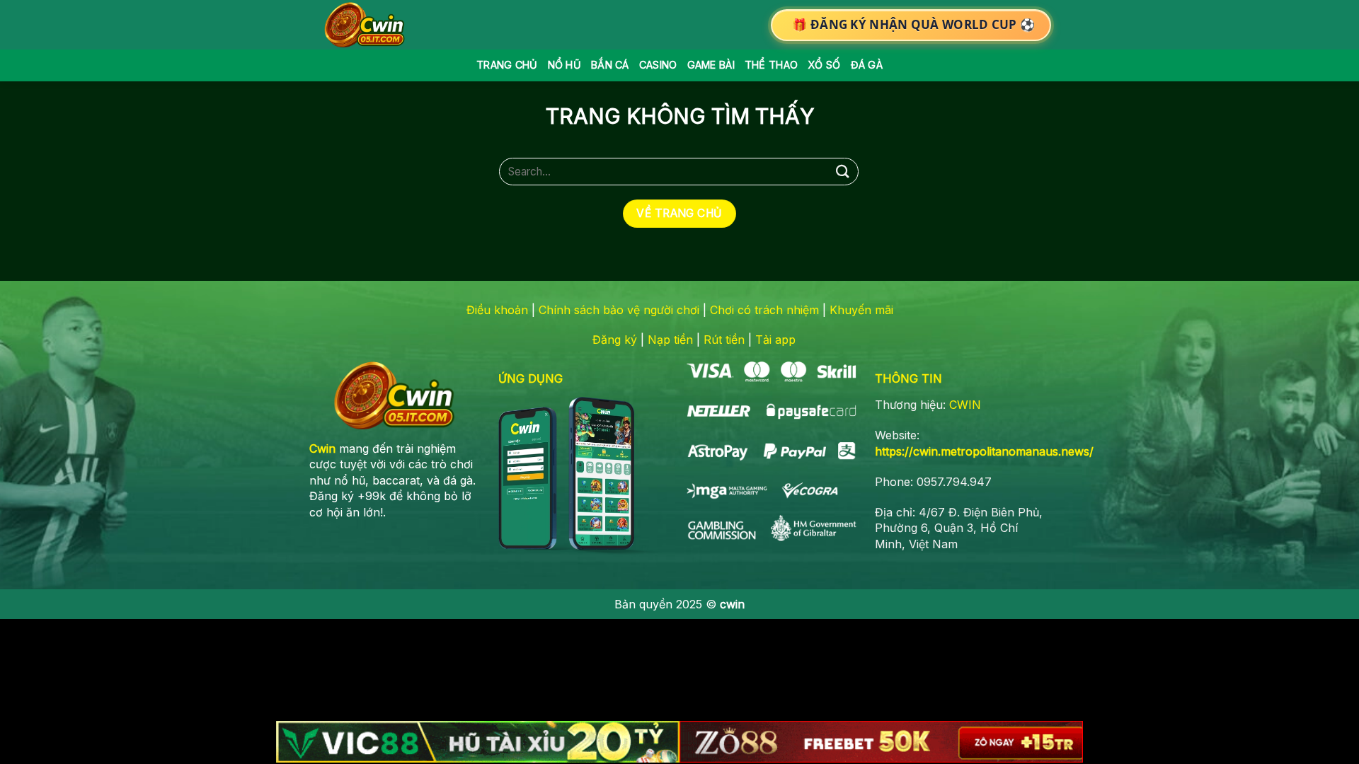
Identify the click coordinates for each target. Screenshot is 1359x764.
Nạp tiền (670, 339)
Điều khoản (497, 310)
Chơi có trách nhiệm (764, 310)
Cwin (322, 448)
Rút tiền (724, 339)
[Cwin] (367, 25)
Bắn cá (610, 65)
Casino (658, 65)
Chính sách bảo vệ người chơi (619, 310)
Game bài (711, 65)
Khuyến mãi (861, 310)
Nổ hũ (564, 65)
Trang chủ (507, 65)
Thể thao (771, 65)
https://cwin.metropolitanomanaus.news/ (984, 451)
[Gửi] (843, 171)
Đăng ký (614, 339)
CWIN (965, 405)
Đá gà (867, 65)
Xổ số (824, 65)
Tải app (775, 339)
